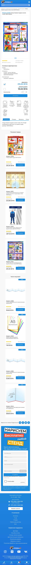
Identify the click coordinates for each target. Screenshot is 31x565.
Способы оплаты (15, 533)
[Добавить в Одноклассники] (28, 422)
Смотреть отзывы (19, 60)
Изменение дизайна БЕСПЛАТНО (5, 106)
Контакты (15, 516)
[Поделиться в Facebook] (23, 422)
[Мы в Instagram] (5, 551)
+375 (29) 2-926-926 (16, 501)
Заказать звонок (7, 62)
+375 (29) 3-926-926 (16, 505)
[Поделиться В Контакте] (20, 422)
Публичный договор (15, 522)
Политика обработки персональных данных (15, 543)
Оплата (28, 119)
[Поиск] (29, 5)
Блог (15, 524)
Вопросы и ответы (15, 541)
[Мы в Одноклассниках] (12, 551)
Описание (6, 119)
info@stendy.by (6, 477)
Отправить (15, 474)
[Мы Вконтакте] (26, 551)
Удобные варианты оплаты (5, 114)
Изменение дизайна (15, 539)
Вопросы (21, 119)
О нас (15, 518)
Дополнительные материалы (15, 537)
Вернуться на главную (6, 422)
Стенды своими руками (15, 535)
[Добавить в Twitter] (26, 422)
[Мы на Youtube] (19, 551)
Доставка (15, 531)
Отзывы (14, 119)
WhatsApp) (16, 502)
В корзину (20, 165)
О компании (15, 512)
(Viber (13, 502)
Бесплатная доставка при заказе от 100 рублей (26, 107)
